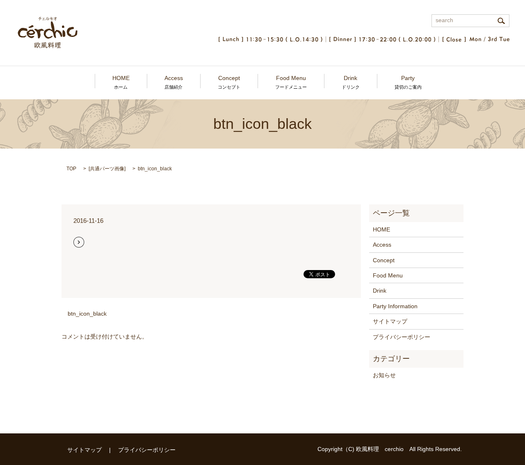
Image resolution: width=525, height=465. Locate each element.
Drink (351, 82)
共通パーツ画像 (107, 169)
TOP (71, 169)
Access (173, 82)
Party (408, 82)
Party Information (395, 306)
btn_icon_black (87, 313)
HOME (121, 82)
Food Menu (291, 82)
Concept (229, 82)
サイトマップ (390, 321)
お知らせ (384, 375)
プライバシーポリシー (401, 337)
